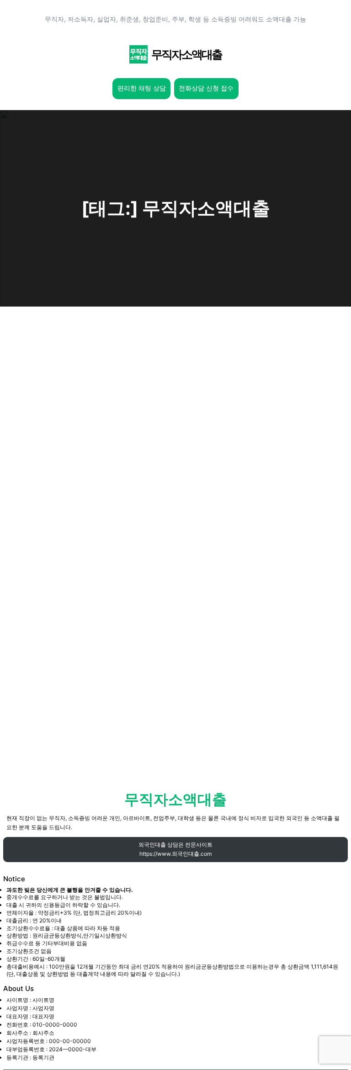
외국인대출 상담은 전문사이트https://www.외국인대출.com (175, 849)
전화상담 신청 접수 (206, 88)
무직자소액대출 (186, 54)
